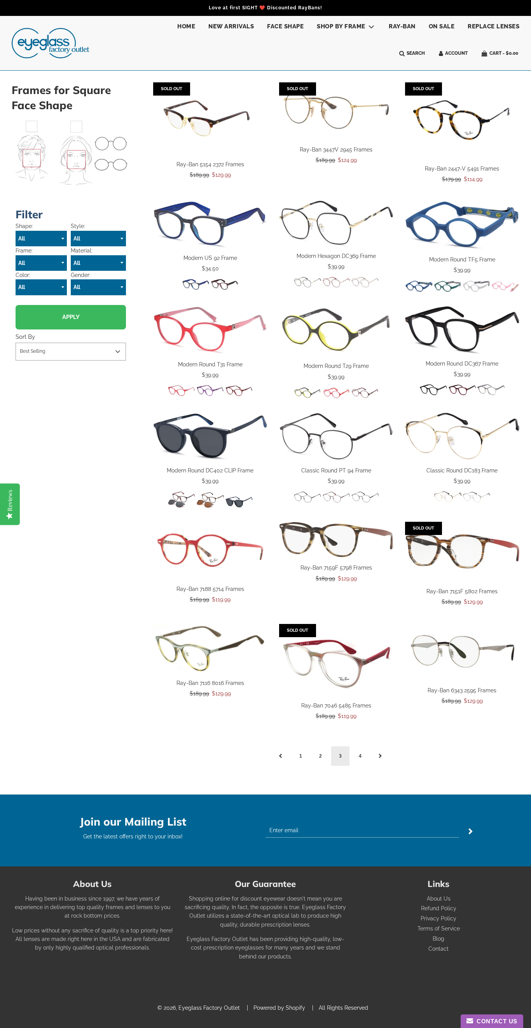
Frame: (24, 250)
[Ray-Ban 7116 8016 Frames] (210, 648)
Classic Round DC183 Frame (462, 470)
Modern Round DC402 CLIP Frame (210, 470)
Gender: (81, 275)
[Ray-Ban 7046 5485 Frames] (336, 659)
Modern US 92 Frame (210, 258)
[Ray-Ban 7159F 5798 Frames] (336, 540)
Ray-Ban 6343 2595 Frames (462, 690)
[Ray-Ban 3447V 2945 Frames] (336, 110)
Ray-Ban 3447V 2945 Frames (336, 149)
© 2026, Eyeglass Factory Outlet (198, 1008)
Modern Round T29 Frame (336, 366)
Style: (78, 226)
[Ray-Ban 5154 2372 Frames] (210, 118)
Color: (23, 275)
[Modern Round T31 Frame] (210, 330)
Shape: (24, 226)
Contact (438, 949)
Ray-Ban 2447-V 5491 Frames (462, 169)
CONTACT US (495, 1021)
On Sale (442, 26)
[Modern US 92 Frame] (210, 224)
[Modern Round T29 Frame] (336, 331)
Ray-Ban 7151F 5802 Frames (462, 591)
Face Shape (285, 26)
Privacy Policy (438, 918)
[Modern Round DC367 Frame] (462, 330)
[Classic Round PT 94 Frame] (336, 436)
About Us (439, 899)
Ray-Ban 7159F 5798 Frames (336, 568)
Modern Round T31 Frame (210, 364)
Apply (71, 317)
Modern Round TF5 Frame (462, 259)
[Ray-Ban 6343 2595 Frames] (462, 652)
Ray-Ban (402, 26)
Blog (438, 939)
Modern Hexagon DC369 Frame (336, 256)
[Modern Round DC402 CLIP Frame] (210, 436)
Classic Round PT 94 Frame (336, 470)
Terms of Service (438, 928)
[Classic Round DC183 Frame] (462, 436)
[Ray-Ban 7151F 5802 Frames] (462, 551)
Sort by (25, 336)
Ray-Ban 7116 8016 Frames (210, 683)
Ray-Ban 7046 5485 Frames (336, 705)
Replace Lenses (493, 26)
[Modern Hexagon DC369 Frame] (336, 223)
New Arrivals (231, 26)
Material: (82, 250)
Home (186, 26)
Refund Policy (438, 908)
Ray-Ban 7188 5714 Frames (210, 589)
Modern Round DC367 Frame (462, 364)
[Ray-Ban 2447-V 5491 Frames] (462, 120)
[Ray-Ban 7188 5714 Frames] (210, 550)
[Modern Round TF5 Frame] (462, 225)
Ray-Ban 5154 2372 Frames (210, 164)
